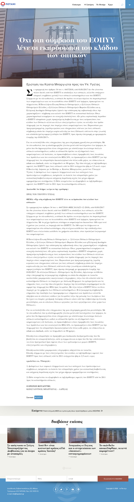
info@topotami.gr (18, 494)
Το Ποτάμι (100, 5)
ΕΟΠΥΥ (39, 397)
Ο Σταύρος (89, 5)
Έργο (110, 5)
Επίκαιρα (76, 5)
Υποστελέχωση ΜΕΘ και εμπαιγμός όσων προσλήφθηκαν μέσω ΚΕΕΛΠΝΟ (66, 411)
